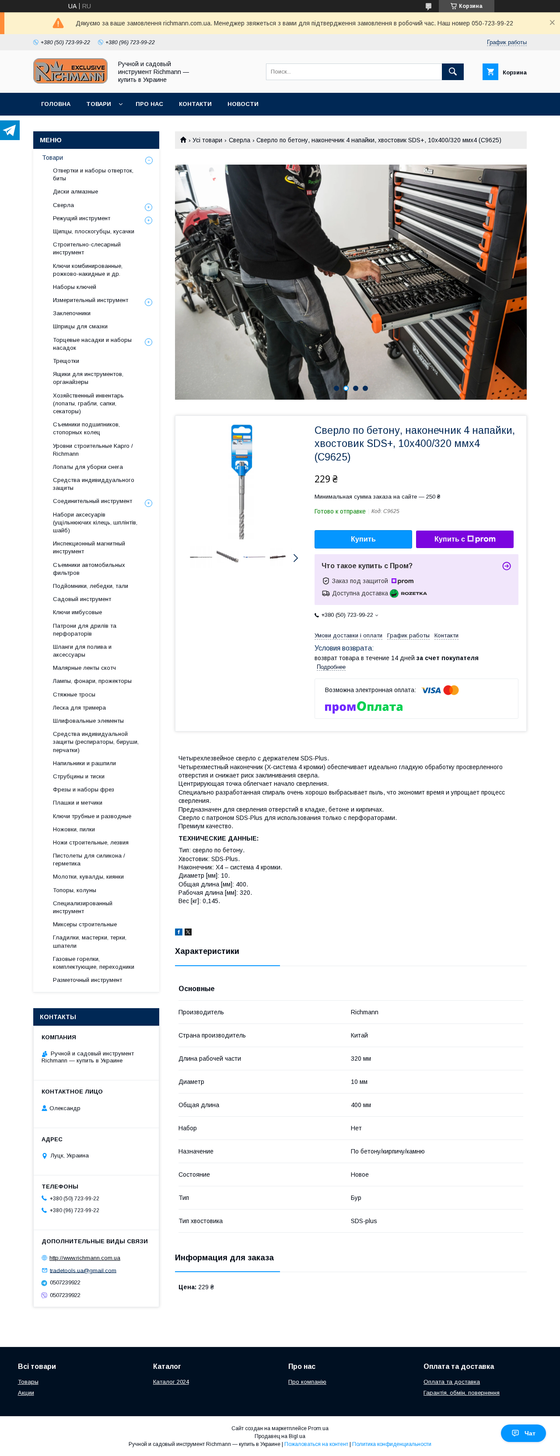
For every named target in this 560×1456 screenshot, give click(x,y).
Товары (28, 1382)
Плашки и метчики (77, 802)
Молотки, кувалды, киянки (88, 876)
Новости (243, 104)
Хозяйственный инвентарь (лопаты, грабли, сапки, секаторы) (88, 403)
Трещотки (66, 361)
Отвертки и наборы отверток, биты (93, 174)
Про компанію (307, 1382)
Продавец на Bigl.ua (280, 1436)
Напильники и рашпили (84, 763)
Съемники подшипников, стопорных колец (86, 428)
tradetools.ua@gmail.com (83, 1270)
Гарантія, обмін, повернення (462, 1392)
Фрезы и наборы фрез (83, 789)
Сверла (239, 140)
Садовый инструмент (82, 599)
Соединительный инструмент (92, 501)
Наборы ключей (74, 287)
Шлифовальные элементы (88, 720)
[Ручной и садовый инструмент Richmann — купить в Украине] (70, 81)
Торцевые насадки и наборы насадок (92, 344)
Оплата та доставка (452, 1382)
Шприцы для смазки (80, 326)
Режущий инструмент (81, 218)
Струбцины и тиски (79, 776)
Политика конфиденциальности (391, 1444)
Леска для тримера (79, 707)
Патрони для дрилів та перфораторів (84, 629)
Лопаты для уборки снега (88, 467)
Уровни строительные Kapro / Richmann (93, 450)
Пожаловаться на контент (316, 1444)
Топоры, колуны (74, 890)
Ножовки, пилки (74, 829)
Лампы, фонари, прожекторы (92, 681)
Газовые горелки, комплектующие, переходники (93, 963)
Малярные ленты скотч (84, 668)
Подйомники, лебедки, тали (90, 586)
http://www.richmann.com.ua (84, 1258)
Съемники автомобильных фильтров (89, 569)
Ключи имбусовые (77, 612)
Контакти (195, 104)
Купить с (449, 539)
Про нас (149, 104)
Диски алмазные (75, 191)
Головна (55, 104)
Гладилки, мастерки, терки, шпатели (89, 941)
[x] (188, 933)
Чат (530, 1433)
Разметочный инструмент (87, 980)
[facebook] (178, 933)
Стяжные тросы (74, 694)
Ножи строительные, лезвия (91, 842)
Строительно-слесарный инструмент (87, 248)
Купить (363, 539)
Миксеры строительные (85, 924)
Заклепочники (72, 313)
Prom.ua (318, 1428)
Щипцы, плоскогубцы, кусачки (93, 231)
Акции (26, 1392)
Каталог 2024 (171, 1382)
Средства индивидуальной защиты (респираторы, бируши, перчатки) (96, 742)
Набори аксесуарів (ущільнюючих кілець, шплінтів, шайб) (95, 522)
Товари (98, 104)
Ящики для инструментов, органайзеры (88, 378)
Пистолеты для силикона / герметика (89, 859)
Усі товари (207, 140)
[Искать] (453, 71)
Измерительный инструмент (90, 300)
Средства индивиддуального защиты (93, 484)
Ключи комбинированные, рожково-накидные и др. (87, 270)
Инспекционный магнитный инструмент (89, 547)
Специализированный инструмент (82, 907)
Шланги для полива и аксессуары (82, 651)
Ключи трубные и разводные (92, 816)
